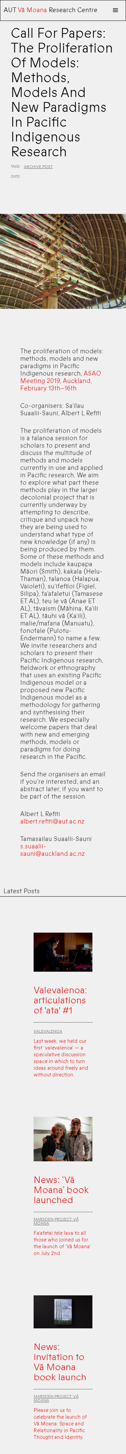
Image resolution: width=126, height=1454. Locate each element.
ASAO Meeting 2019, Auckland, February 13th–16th (60, 381)
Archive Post (38, 167)
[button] (116, 10)
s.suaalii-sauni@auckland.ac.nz (52, 850)
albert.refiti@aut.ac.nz (52, 821)
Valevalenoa (48, 1031)
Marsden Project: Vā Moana (56, 1221)
